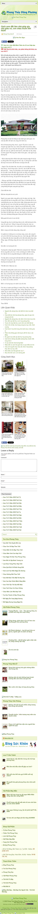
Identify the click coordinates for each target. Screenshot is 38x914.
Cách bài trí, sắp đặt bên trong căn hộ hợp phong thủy (21, 759)
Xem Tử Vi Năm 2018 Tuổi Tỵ (12, 512)
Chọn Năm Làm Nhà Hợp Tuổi (12, 591)
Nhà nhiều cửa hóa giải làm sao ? (14, 351)
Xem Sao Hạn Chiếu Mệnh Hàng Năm (14, 581)
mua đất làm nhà (31, 446)
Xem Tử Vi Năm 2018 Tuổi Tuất (12, 527)
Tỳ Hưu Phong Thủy (9, 830)
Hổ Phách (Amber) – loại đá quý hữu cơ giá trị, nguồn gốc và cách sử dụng (22, 630)
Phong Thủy (10, 865)
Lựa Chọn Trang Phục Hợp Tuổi (12, 564)
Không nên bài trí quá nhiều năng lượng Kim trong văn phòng (22, 705)
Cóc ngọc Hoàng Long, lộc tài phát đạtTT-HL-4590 (22, 810)
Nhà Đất (5, 886)
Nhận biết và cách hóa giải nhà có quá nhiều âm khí (19, 345)
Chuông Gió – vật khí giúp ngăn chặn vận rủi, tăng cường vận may (22, 640)
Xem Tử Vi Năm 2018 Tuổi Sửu (12, 500)
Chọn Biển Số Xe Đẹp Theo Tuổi (13, 550)
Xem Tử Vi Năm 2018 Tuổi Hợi (12, 530)
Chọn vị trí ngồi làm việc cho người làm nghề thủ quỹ (22, 724)
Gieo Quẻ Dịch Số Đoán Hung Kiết (13, 567)
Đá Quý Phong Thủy (9, 845)
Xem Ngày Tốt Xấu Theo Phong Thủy (14, 557)
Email (3, 481)
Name (3, 474)
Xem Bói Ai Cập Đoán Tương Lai (13, 560)
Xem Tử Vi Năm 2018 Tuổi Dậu (12, 524)
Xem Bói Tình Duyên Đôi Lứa (12, 543)
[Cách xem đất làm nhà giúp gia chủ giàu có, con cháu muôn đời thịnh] (19, 125)
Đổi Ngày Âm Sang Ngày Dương (13, 598)
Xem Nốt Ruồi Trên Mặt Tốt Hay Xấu (14, 577)
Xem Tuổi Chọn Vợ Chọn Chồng (13, 588)
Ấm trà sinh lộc (14, 650)
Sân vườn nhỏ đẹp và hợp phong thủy (21, 687)
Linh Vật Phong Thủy (9, 836)
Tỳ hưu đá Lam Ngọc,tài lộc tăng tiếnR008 (21, 818)
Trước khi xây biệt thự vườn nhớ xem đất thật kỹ (19, 323)
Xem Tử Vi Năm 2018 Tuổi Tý (12, 497)
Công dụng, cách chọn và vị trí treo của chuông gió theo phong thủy (22, 621)
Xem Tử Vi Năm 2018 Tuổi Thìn (12, 509)
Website (3, 487)
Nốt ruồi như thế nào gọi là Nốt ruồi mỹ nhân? (20, 774)
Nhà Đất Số (9, 738)
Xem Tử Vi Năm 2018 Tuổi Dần (12, 503)
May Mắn (23, 446)
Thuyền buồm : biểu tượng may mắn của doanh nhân (22, 715)
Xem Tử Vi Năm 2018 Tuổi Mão (12, 506)
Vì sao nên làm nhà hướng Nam (14, 343)
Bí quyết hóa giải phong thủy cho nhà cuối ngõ (21, 782)
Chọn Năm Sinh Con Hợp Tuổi (12, 553)
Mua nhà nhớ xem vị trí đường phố (15, 352)
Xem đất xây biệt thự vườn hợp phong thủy (17, 321)
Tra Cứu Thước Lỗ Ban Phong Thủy (14, 595)
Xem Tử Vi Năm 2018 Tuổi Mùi (12, 518)
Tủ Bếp (11, 879)
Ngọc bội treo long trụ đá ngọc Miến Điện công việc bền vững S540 (20, 795)
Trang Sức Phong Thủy (10, 842)
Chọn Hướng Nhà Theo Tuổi (11, 574)
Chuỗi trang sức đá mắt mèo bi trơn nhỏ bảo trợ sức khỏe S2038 (21, 802)
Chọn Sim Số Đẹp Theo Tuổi (11, 546)
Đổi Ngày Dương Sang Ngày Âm (13, 602)
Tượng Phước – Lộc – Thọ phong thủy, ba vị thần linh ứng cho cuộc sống (23, 611)
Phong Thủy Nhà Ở (9, 34)
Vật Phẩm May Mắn (9, 839)
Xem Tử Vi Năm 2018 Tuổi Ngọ (12, 515)
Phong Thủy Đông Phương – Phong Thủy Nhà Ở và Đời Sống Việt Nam (22, 902)
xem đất (21, 447)
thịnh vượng (15, 447)
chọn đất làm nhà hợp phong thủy (12, 446)
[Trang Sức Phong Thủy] (9, 659)
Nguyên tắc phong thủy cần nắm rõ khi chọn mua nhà (20, 319)
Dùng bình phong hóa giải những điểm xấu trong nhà (22, 668)
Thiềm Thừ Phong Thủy (10, 833)
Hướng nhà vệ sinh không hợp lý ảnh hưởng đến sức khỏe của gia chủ (21, 677)
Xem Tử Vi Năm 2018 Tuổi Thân (12, 521)
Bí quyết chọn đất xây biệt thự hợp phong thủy (18, 337)
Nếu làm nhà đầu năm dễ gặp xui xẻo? (19, 766)
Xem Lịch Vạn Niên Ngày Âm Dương (14, 571)
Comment (3, 457)
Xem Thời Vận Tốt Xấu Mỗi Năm (13, 584)
